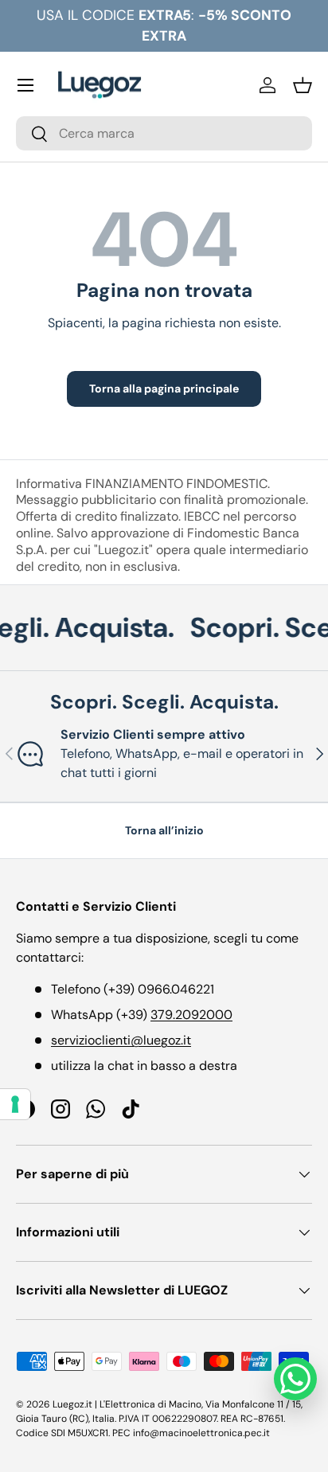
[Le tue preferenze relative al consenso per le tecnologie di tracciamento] (15, 1104)
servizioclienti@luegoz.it (121, 1040)
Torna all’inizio (164, 830)
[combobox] (164, 133)
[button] (302, 85)
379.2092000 (191, 1014)
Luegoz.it (72, 1404)
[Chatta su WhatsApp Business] (295, 1378)
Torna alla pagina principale (164, 388)
